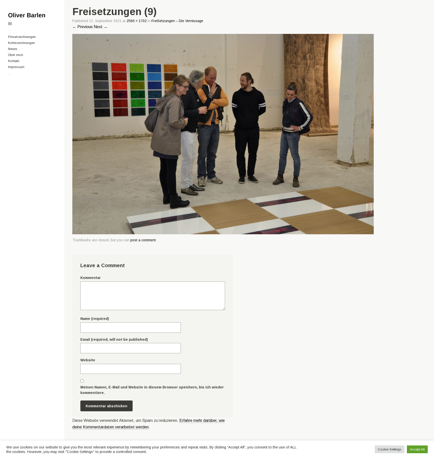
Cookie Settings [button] (389, 449)
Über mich (15, 55)
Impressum (16, 67)
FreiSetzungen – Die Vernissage (177, 21)
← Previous (82, 27)
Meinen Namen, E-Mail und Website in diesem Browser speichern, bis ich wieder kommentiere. (152, 390)
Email (114, 339)
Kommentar (90, 278)
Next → (100, 27)
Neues (12, 49)
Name (94, 319)
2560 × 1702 (137, 21)
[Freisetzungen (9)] (223, 233)
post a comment (143, 240)
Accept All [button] (417, 449)
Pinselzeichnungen (22, 37)
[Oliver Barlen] (32, 15)
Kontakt (13, 61)
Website (87, 360)
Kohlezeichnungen (21, 43)
